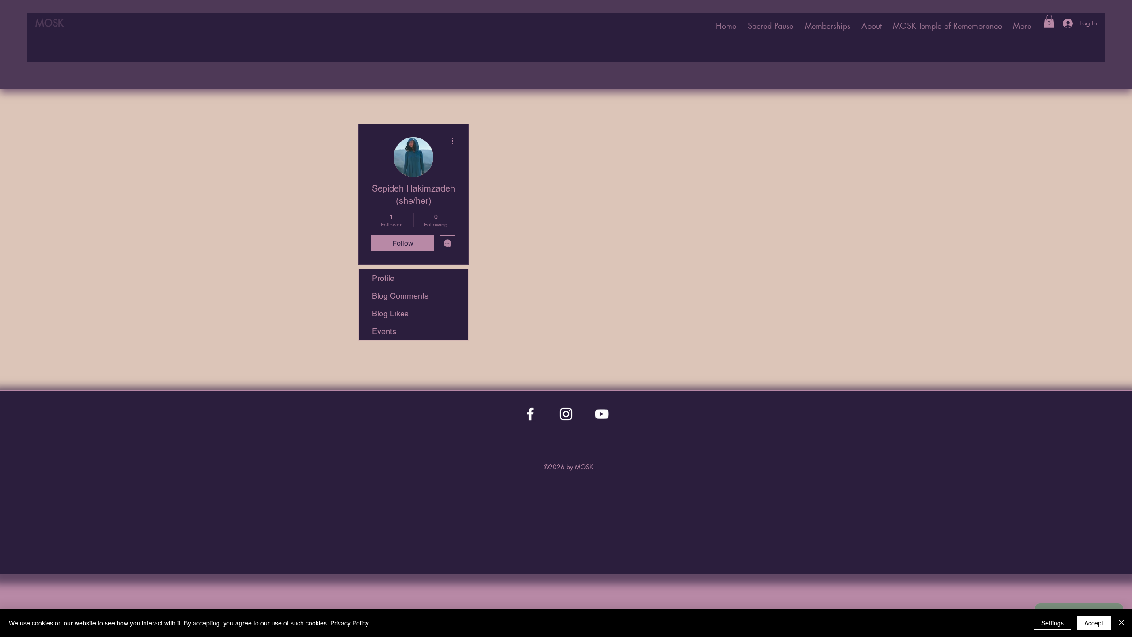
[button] (947, 25)
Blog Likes (390, 313)
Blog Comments (400, 295)
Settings (1052, 622)
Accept (1093, 622)
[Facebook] (530, 414)
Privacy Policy (349, 622)
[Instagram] (566, 414)
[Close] (1121, 623)
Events (384, 331)
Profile (383, 278)
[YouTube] (601, 414)
